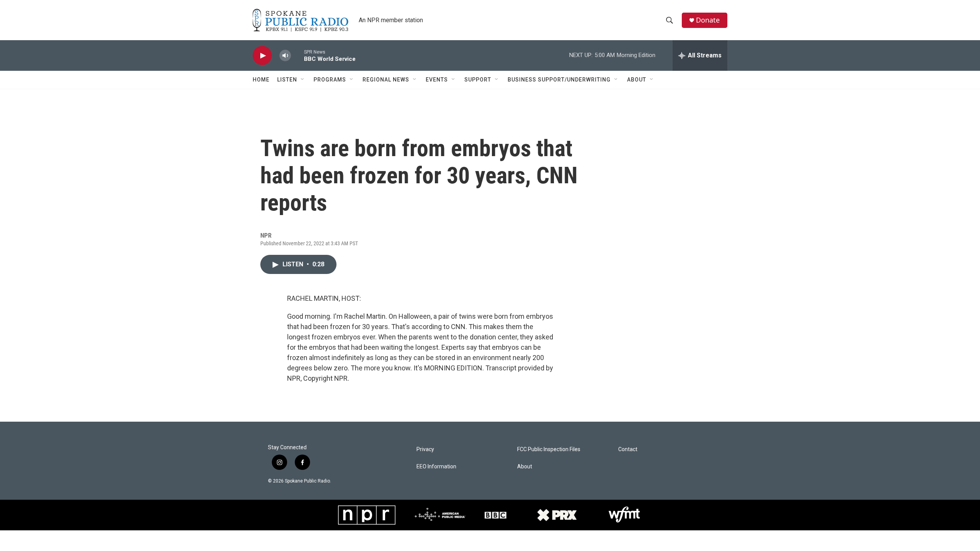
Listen (287, 80)
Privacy (425, 449)
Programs (330, 80)
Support (477, 80)
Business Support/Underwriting (559, 80)
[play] (262, 55)
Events (437, 80)
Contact (627, 449)
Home (261, 80)
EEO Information (436, 466)
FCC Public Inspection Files (548, 449)
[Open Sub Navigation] (303, 80)
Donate (708, 20)
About (636, 80)
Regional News (386, 80)
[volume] (285, 55)
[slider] (297, 55)
